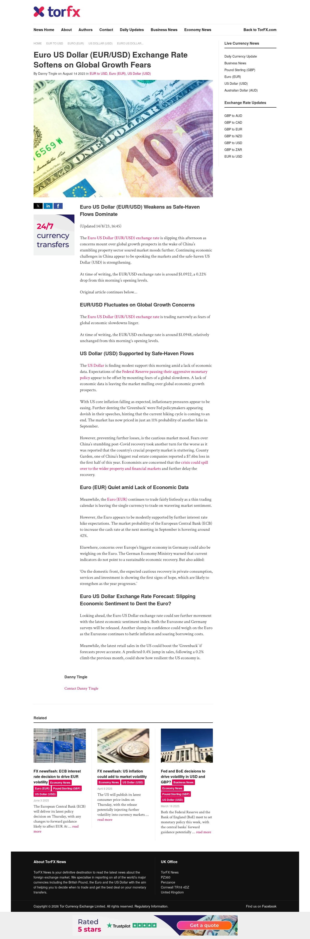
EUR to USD (54, 43)
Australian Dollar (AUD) (241, 90)
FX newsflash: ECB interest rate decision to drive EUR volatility (57, 776)
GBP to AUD (233, 115)
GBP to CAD (233, 122)
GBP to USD (233, 142)
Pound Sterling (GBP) (66, 788)
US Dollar (96, 365)
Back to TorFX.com (260, 29)
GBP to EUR (233, 129)
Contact (106, 29)
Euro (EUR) (76, 43)
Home (38, 43)
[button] (38, 206)
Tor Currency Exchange (77, 906)
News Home (44, 29)
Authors (86, 29)
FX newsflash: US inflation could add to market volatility (122, 773)
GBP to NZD (233, 136)
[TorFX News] (57, 16)
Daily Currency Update (240, 56)
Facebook (269, 906)
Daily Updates (132, 29)
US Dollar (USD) (101, 43)
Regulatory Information (151, 906)
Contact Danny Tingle (81, 688)
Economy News (197, 29)
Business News (164, 29)
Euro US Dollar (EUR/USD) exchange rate (123, 238)
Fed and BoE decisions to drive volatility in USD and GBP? (183, 776)
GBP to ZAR (233, 149)
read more (104, 819)
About (66, 29)
